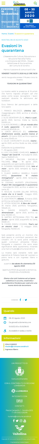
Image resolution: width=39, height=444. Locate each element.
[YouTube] (24, 420)
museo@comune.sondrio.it (16, 346)
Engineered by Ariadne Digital (19, 442)
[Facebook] (20, 300)
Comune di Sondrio (15, 439)
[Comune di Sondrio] (19, 372)
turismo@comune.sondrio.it (19, 416)
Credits (33, 439)
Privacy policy (26, 439)
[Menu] (3, 4)
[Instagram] (21, 420)
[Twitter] (26, 300)
